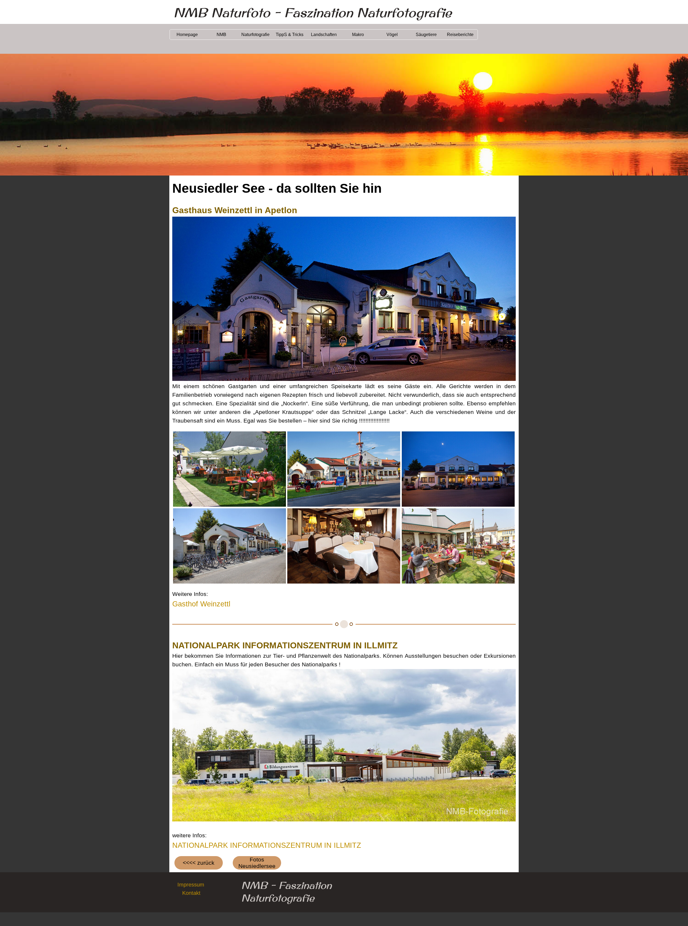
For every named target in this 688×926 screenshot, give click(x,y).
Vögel (392, 34)
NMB (221, 34)
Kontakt (191, 893)
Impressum (190, 885)
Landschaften (324, 34)
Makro (358, 34)
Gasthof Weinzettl (201, 604)
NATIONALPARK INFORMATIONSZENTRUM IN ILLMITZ (266, 845)
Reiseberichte (460, 34)
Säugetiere (426, 34)
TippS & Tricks (289, 34)
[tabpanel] (344, 314)
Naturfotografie (255, 34)
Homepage (187, 34)
